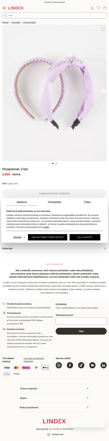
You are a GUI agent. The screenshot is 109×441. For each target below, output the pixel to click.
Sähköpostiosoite (65, 315)
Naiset (5, 22)
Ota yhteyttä (42, 428)
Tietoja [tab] (87, 202)
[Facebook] (70, 365)
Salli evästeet (84, 237)
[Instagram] (59, 365)
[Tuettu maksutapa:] (27, 371)
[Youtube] (92, 365)
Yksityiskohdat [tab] (54, 202)
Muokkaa (17, 237)
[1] (52, 163)
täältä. (46, 227)
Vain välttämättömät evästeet (47, 237)
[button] (54, 93)
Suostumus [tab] (22, 202)
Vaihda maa (57, 434)
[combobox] (54, 15)
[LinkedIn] (103, 365)
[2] (56, 163)
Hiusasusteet (29, 22)
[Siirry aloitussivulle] (16, 8)
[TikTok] (81, 365)
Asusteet (16, 22)
